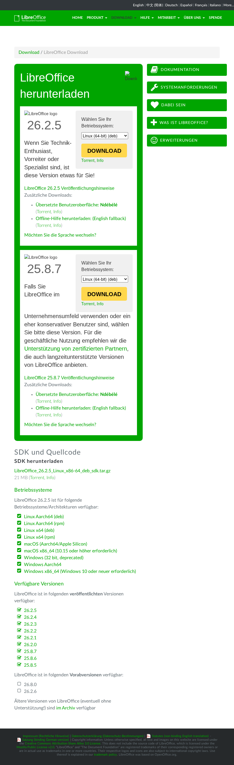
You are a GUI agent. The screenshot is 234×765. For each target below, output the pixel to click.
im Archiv (65, 708)
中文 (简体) (154, 5)
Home (77, 17)
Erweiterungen (179, 141)
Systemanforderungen (189, 87)
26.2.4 (30, 617)
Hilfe (145, 17)
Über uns (192, 17)
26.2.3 (30, 624)
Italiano (215, 5)
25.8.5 (30, 665)
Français (201, 5)
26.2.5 (30, 610)
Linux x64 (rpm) (39, 537)
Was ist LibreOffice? (184, 123)
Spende (215, 17)
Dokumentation (180, 70)
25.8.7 (30, 651)
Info (100, 160)
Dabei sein (173, 105)
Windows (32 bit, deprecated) (53, 558)
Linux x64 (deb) (39, 530)
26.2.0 (30, 644)
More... (228, 5)
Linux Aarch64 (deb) (44, 516)
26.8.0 (30, 684)
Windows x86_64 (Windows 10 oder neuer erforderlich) (80, 571)
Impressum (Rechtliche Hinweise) (46, 736)
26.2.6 (30, 691)
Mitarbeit (167, 17)
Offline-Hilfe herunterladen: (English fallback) (81, 218)
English (138, 5)
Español (186, 5)
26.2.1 (30, 638)
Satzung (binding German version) (45, 739)
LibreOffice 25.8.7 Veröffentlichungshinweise (69, 377)
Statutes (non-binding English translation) (180, 736)
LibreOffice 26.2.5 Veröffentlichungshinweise (69, 188)
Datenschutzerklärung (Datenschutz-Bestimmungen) (108, 736)
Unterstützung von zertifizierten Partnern (75, 348)
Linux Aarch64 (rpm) (44, 523)
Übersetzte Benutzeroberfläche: (77, 205)
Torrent (87, 160)
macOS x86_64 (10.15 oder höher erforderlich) (70, 551)
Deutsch (171, 5)
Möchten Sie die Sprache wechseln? (60, 235)
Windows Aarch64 (42, 564)
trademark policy (105, 754)
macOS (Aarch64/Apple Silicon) (55, 544)
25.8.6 (30, 658)
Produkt (95, 17)
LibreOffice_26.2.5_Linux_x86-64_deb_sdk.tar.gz (62, 471)
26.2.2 (30, 631)
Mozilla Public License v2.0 (35, 747)
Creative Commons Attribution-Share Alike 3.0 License (62, 743)
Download (121, 17)
